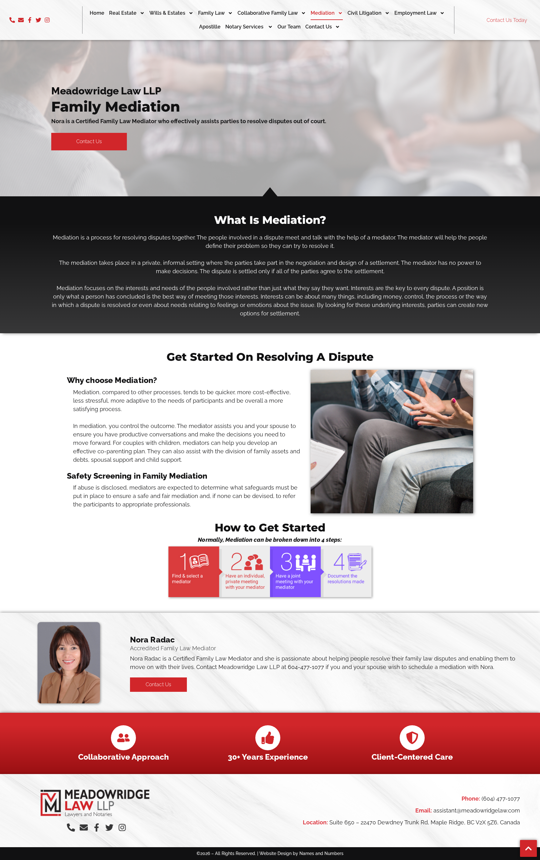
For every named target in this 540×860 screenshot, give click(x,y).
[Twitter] (38, 20)
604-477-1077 (306, 667)
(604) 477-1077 (501, 798)
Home (97, 13)
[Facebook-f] (29, 20)
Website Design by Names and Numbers (301, 853)
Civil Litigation (365, 13)
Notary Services (245, 27)
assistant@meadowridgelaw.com (476, 810)
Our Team (289, 27)
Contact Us (318, 27)
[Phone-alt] (12, 20)
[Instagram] (47, 20)
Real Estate (123, 13)
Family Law (211, 13)
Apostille (210, 27)
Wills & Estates (167, 13)
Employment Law (415, 13)
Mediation (323, 13)
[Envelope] (21, 20)
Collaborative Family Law (268, 13)
